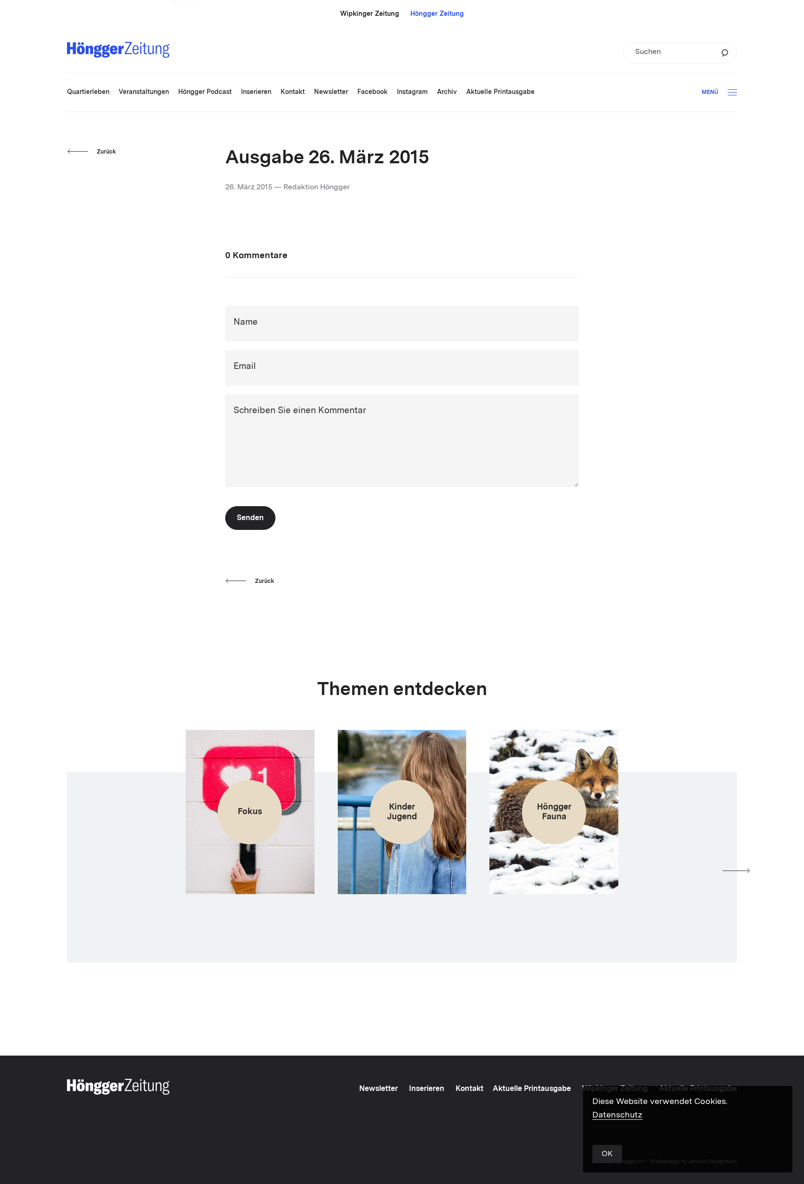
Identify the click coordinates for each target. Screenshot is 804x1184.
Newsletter (378, 1089)
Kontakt (469, 1089)
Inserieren (426, 1089)
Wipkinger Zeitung (369, 14)
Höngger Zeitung (437, 14)
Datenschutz (617, 1115)
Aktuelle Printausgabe (532, 1089)
